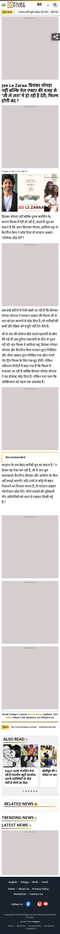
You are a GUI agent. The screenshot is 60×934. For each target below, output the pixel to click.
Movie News (35, 714)
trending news (18, 817)
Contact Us (36, 894)
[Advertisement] (30, 50)
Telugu (24, 882)
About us (23, 889)
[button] (23, 791)
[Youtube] (45, 903)
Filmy (9, 717)
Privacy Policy (40, 889)
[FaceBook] (28, 903)
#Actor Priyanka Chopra (24, 727)
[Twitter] (34, 903)
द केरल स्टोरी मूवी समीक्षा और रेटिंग (33, 12)
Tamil (44, 882)
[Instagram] (39, 903)
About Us (21, 926)
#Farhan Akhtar (47, 727)
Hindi (35, 882)
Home (11, 889)
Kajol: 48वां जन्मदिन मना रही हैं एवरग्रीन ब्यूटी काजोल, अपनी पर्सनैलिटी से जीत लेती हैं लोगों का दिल (20, 777)
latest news (15, 825)
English (13, 882)
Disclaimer (20, 894)
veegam (36, 921)
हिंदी (39, 5)
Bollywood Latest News (33, 914)
